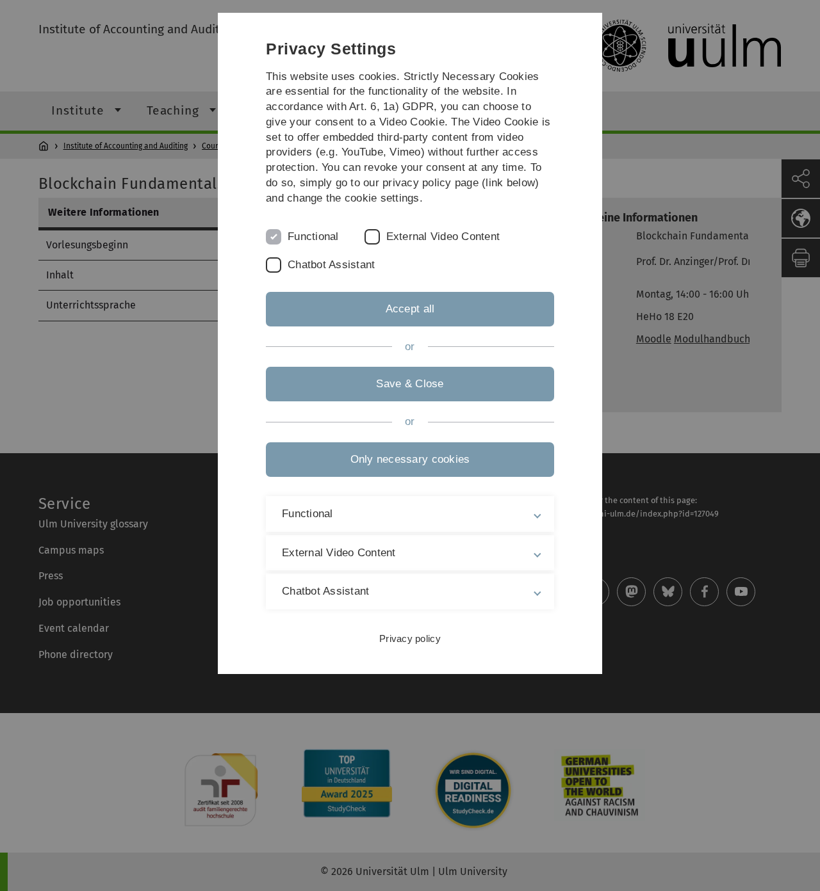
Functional (313, 236)
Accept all (410, 309)
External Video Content (443, 236)
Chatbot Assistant (331, 265)
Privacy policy (410, 638)
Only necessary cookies (410, 459)
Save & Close (409, 384)
